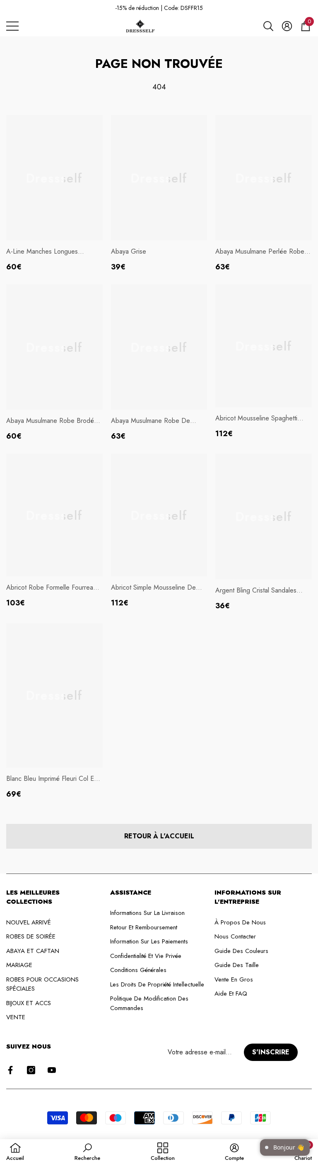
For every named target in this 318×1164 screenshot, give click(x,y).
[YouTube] (51, 1070)
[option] (159, 8)
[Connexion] (287, 26)
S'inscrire (270, 1052)
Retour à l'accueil (159, 836)
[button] (268, 26)
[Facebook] (10, 1070)
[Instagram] (31, 1070)
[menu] (12, 26)
